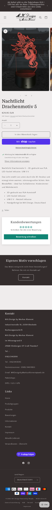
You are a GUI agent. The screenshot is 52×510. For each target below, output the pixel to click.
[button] (5, 17)
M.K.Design (15, 498)
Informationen (11, 421)
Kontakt (26, 277)
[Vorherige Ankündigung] (4, 5)
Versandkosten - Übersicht (16, 444)
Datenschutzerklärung (12, 502)
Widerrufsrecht (41, 498)
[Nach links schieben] (20, 95)
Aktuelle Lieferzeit (12, 438)
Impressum (9, 433)
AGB (23, 502)
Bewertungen (10, 415)
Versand (12, 116)
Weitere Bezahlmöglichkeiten (26, 148)
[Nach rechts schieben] (31, 95)
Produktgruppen (11, 404)
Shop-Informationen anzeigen (17, 161)
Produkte (8, 410)
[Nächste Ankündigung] (47, 5)
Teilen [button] (6, 210)
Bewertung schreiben (26, 237)
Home (7, 398)
